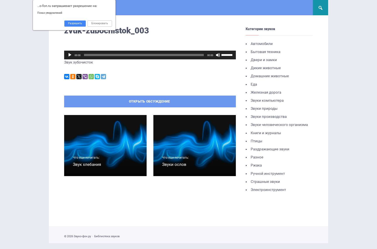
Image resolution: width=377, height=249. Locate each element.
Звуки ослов (174, 164)
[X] (79, 76)
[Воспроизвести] (70, 55)
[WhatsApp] (91, 76)
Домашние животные (270, 76)
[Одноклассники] (72, 76)
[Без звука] (218, 55)
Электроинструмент (268, 189)
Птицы (256, 141)
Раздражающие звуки (270, 149)
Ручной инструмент (268, 173)
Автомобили (262, 43)
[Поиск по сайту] (320, 7)
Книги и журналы (266, 133)
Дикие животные (266, 68)
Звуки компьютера (267, 100)
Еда (254, 84)
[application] (150, 55)
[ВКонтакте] (66, 76)
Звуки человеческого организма (279, 124)
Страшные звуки (265, 181)
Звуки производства (269, 116)
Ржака (256, 165)
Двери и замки (264, 60)
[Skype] (97, 76)
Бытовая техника (265, 52)
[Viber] (85, 76)
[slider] (227, 54)
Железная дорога (266, 92)
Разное (257, 157)
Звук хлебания (87, 164)
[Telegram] (103, 76)
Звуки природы (264, 108)
